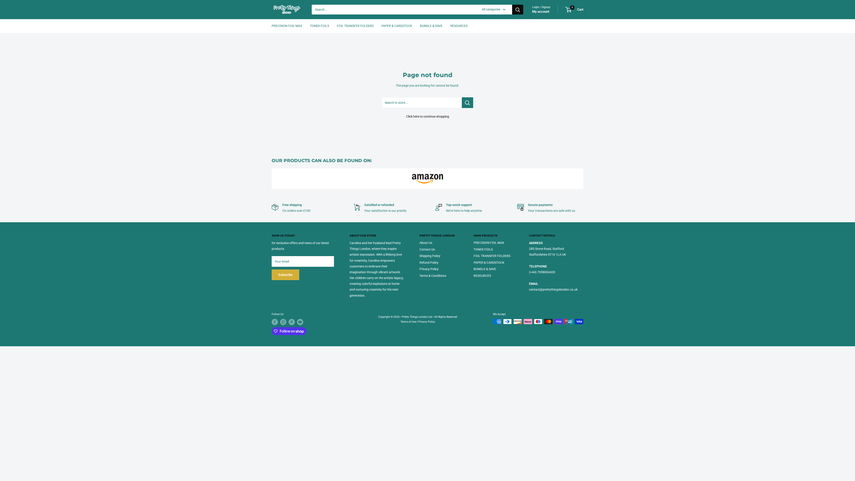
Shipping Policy (429, 256)
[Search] (517, 9)
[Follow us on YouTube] (300, 322)
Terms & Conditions (432, 275)
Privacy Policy (429, 269)
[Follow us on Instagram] (283, 322)
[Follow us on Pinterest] (292, 322)
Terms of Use (408, 321)
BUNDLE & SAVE (431, 26)
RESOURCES (459, 26)
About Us (425, 243)
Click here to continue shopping (427, 116)
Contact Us (427, 249)
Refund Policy (428, 262)
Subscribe (285, 275)
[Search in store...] (467, 102)
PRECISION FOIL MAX (287, 26)
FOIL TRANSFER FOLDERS (355, 26)
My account (540, 12)
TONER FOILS (319, 26)
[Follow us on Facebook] (275, 322)
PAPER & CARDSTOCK (396, 26)
